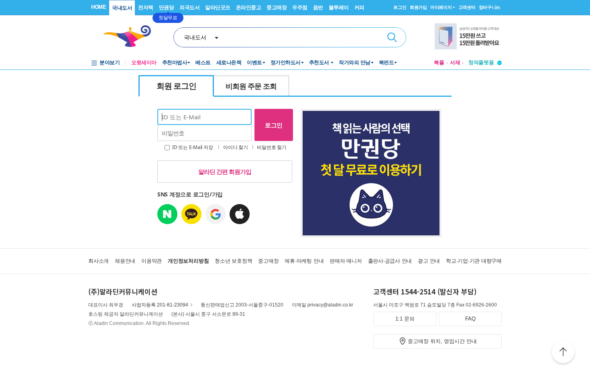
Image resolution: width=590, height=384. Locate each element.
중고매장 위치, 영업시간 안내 (442, 341)
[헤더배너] (468, 36)
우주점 (299, 7)
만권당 (166, 7)
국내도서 (122, 8)
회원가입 (418, 7)
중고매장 (277, 7)
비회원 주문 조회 (251, 86)
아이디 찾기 (235, 147)
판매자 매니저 (346, 261)
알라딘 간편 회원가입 (224, 171)
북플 (439, 62)
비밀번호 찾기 (271, 147)
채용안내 (125, 261)
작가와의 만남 (354, 62)
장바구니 (489, 7)
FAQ (470, 319)
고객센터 (467, 7)
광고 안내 (429, 261)
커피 (359, 7)
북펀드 (386, 62)
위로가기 (563, 353)
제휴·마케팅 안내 (304, 261)
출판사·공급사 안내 (390, 261)
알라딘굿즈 (217, 7)
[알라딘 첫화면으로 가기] (130, 36)
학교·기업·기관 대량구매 (474, 261)
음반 (318, 7)
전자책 (145, 7)
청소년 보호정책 (233, 261)
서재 (455, 62)
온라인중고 (248, 7)
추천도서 (320, 62)
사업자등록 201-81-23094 (160, 305)
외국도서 (189, 7)
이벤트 (254, 62)
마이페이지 (441, 7)
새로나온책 (229, 62)
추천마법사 (174, 62)
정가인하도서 (286, 62)
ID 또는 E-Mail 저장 (192, 147)
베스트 (203, 62)
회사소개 (98, 261)
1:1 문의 (405, 319)
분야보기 (110, 62)
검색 (392, 37)
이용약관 (151, 261)
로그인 (399, 7)
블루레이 (339, 7)
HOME (98, 7)
